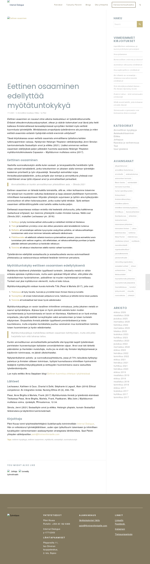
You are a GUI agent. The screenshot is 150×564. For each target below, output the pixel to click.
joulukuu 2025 (121, 318)
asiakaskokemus (132, 174)
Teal (116, 145)
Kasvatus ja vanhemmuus (126, 142)
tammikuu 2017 (121, 397)
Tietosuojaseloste (124, 534)
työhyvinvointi (120, 291)
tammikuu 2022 (121, 356)
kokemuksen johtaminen (123, 224)
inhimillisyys (119, 212)
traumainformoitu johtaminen (125, 278)
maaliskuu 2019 (121, 375)
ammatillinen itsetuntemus (124, 170)
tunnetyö (132, 287)
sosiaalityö (58, 439)
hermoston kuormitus (122, 186)
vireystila (130, 291)
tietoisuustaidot (120, 274)
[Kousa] (15, 5)
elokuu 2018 (120, 378)
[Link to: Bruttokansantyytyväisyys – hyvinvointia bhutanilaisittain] (24, 473)
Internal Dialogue (85, 423)
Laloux (134, 228)
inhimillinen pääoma (122, 203)
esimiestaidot (132, 182)
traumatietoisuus (121, 287)
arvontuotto (119, 174)
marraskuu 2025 (122, 321)
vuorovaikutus (120, 295)
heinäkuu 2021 (121, 362)
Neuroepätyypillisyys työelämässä (126, 70)
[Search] (140, 5)
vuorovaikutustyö (70, 439)
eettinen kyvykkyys (19, 439)
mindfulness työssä (122, 241)
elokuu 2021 (120, 359)
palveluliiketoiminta (121, 253)
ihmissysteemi (120, 195)
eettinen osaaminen (36, 439)
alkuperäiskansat (121, 166)
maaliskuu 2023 (121, 340)
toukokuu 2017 (121, 390)
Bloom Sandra (120, 182)
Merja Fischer (120, 237)
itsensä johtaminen (132, 212)
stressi (133, 266)
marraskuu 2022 (122, 346)
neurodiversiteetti (121, 245)
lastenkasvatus (120, 232)
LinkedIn (119, 520)
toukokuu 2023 (121, 334)
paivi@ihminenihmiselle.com (45, 434)
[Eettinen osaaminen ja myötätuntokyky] (53, 48)
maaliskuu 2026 (121, 315)
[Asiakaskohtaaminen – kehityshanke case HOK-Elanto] (2, 282)
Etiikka (37, 113)
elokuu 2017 (120, 387)
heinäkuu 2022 (121, 353)
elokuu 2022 (120, 349)
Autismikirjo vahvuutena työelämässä (128, 64)
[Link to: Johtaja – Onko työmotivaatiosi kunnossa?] (12, 473)
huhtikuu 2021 (121, 365)
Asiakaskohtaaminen (124, 133)
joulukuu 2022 (121, 343)
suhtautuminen (120, 270)
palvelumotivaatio (121, 257)
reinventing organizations (124, 262)
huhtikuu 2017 (121, 394)
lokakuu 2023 (120, 331)
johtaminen (133, 216)
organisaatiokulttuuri (122, 249)
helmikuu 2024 (121, 324)
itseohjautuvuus (120, 216)
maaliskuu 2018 (121, 381)
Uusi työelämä (121, 148)
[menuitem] (58, 5)
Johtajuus (118, 139)
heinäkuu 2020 (121, 368)
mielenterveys (133, 237)
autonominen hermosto (123, 178)
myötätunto (49, 439)
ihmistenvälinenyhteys (123, 199)
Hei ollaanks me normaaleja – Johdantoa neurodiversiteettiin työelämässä (125, 78)
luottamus (132, 232)
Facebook (120, 523)
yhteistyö (131, 295)
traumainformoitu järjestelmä (125, 282)
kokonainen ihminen (122, 228)
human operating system (124, 191)
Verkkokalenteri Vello (89, 520)
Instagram (120, 528)
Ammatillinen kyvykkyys (26, 113)
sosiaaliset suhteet (121, 266)
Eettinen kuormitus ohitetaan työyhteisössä (68, 373)
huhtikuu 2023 (121, 337)
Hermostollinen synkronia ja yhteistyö (128, 59)
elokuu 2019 (120, 372)
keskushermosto (121, 220)
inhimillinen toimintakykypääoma (126, 207)
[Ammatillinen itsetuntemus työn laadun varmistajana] (147, 282)
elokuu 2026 (120, 312)
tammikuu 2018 (121, 384)
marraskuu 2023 (122, 327)
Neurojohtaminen (120, 54)
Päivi (44, 113)
